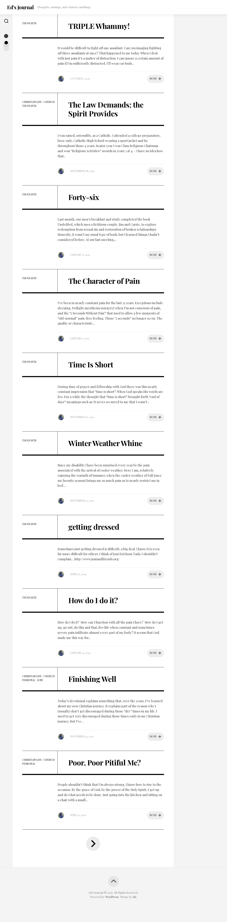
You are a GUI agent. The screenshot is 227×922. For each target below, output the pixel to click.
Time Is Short (90, 364)
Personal (28, 680)
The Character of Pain (104, 281)
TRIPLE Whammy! (98, 26)
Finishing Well (92, 679)
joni (40, 680)
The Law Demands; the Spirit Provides (105, 109)
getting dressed (93, 527)
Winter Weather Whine (105, 443)
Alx (134, 897)
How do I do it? (93, 600)
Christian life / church (38, 102)
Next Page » (93, 844)
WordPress (112, 897)
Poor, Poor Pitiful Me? (104, 762)
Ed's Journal (20, 7)
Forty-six (83, 197)
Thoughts (29, 23)
